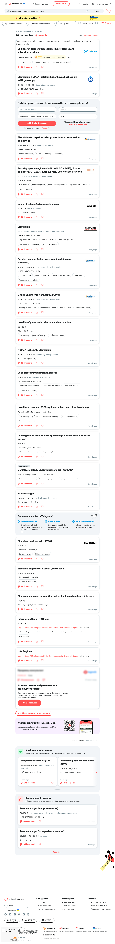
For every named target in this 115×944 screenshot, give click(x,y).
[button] (12, 920)
